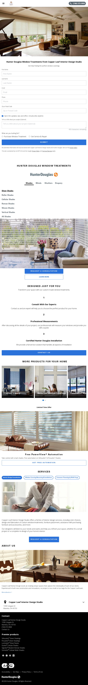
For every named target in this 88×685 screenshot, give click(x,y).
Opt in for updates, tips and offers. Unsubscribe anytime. (24, 116)
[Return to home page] (13, 3)
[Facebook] (3, 655)
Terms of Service (47, 151)
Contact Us (44, 352)
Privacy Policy (35, 151)
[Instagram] (6, 655)
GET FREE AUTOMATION (43, 463)
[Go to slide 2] (45, 400)
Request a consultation (44, 539)
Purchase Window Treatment (15, 136)
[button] (3, 3)
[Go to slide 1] (43, 400)
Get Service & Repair (39, 136)
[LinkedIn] (13, 655)
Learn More (44, 277)
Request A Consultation (44, 271)
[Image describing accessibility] (8, 665)
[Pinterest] (10, 655)
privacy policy (73, 148)
